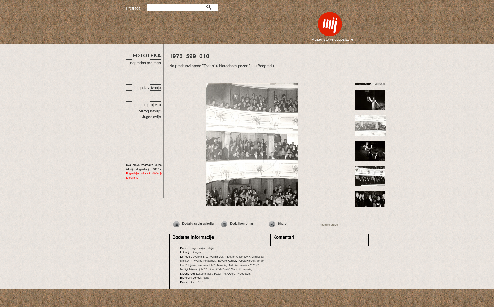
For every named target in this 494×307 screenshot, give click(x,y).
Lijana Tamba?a (198, 265)
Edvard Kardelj (227, 260)
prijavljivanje (150, 87)
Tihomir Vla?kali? (219, 269)
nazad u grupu (329, 224)
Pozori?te (220, 273)
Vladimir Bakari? (241, 269)
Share (282, 223)
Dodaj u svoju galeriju (198, 223)
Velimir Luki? (218, 256)
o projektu (152, 104)
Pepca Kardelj (246, 260)
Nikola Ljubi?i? (198, 269)
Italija (205, 277)
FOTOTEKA (147, 55)
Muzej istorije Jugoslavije (150, 113)
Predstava (243, 273)
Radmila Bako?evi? (240, 265)
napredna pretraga (145, 62)
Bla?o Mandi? (217, 265)
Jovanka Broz (200, 256)
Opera (231, 273)
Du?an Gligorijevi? (238, 256)
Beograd (197, 252)
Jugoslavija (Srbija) (203, 248)
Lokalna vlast (204, 273)
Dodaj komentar (241, 223)
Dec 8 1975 (197, 282)
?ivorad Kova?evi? (204, 260)
